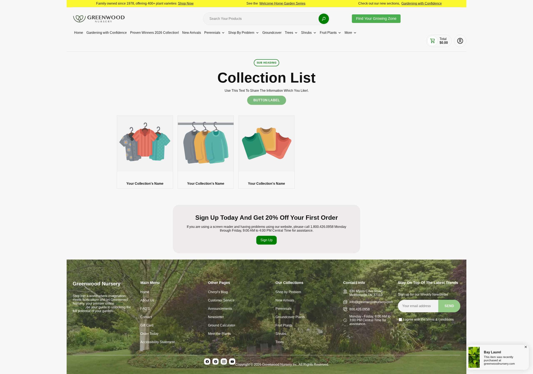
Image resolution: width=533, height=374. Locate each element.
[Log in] (460, 41)
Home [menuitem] (78, 32)
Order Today (149, 334)
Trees (279, 342)
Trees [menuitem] (289, 32)
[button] (432, 41)
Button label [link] (266, 100)
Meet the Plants (219, 334)
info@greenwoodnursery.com (371, 302)
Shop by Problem (288, 292)
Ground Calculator (221, 326)
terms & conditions (440, 319)
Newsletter (216, 317)
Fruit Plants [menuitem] (328, 32)
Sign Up (266, 240)
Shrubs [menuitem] (306, 32)
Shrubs (280, 334)
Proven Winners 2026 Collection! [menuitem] (154, 32)
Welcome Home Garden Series (256, 3)
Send (449, 306)
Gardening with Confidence (395, 3)
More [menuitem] (348, 32)
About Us (147, 301)
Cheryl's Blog (218, 292)
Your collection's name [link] (144, 183)
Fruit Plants (283, 326)
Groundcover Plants (290, 317)
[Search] (324, 19)
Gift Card (146, 326)
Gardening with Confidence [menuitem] (106, 32)
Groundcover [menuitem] (271, 32)
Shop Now (159, 3)
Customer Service (221, 301)
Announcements (220, 309)
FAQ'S (145, 309)
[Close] (526, 346)
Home (144, 292)
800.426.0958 (359, 309)
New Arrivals (284, 301)
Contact (146, 317)
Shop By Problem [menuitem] (241, 32)
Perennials (283, 309)
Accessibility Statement (157, 342)
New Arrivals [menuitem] (191, 32)
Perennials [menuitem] (212, 32)
